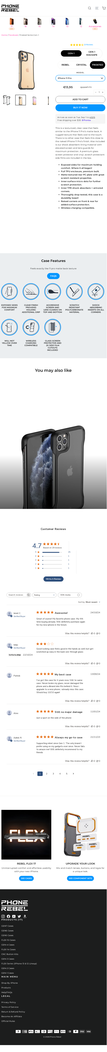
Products (6, 987)
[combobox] (44, 595)
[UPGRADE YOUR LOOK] (80, 835)
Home (4, 35)
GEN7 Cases (7, 926)
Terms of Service (9, 1007)
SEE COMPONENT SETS (80, 878)
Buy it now (80, 107)
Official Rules (8, 1021)
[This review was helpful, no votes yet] (92, 633)
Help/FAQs (6, 992)
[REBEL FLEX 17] (26, 835)
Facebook (13, 35)
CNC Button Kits (9, 954)
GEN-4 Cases (7, 945)
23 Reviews (88, 44)
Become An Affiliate (11, 1016)
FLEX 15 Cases (8, 940)
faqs (53, 276)
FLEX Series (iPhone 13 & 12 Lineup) (19, 963)
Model (80, 73)
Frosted (97, 65)
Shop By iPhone (9, 983)
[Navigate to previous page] (33, 774)
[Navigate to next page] (73, 774)
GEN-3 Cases (7, 959)
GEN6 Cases (7, 930)
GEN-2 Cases (7, 968)
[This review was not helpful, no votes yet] (97, 633)
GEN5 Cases (7, 935)
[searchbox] (16, 595)
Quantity (86, 87)
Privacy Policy (8, 1002)
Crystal (81, 65)
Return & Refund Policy (13, 1011)
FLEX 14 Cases (8, 949)
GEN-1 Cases (7, 973)
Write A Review (53, 579)
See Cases (26, 878)
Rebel (65, 65)
